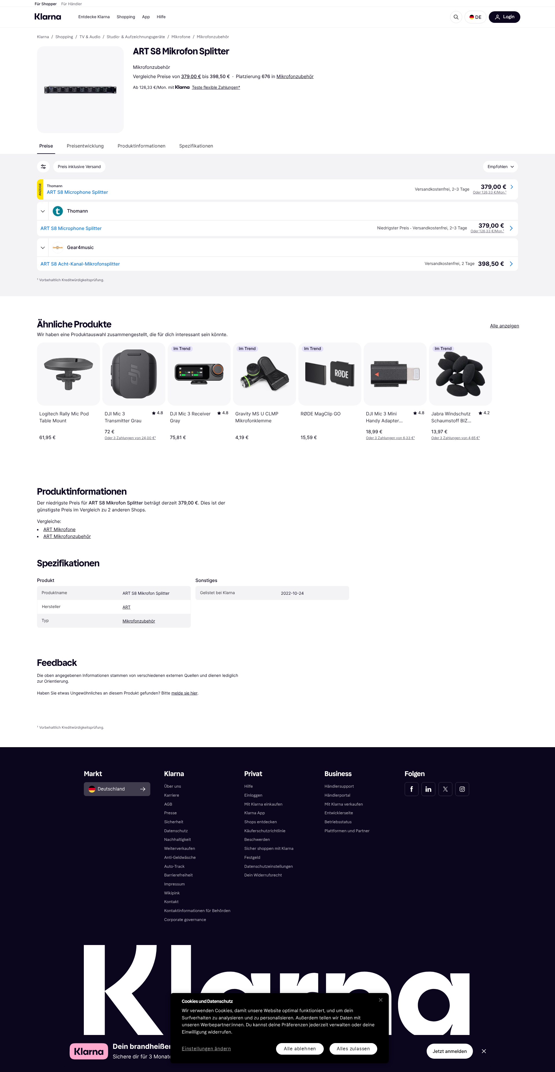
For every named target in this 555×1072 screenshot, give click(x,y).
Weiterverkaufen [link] (179, 848)
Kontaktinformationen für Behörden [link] (197, 910)
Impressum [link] (174, 884)
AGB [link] (168, 804)
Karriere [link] (171, 795)
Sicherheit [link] (173, 821)
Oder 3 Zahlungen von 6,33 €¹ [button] (390, 438)
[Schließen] (380, 1000)
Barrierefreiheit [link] (178, 875)
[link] (412, 789)
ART (126, 607)
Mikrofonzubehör (295, 76)
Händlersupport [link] (339, 786)
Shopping (126, 16)
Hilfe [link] (248, 786)
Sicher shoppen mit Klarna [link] (268, 848)
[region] (279, 1028)
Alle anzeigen (504, 326)
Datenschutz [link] (176, 830)
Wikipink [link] (172, 893)
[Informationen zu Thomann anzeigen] (43, 211)
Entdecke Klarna (94, 16)
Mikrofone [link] (180, 37)
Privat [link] (253, 774)
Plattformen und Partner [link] (347, 830)
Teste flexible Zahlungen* (216, 87)
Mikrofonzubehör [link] (213, 37)
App (146, 16)
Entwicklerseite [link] (339, 813)
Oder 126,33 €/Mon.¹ (489, 192)
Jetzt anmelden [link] (450, 1051)
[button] (475, 17)
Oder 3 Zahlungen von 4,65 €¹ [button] (455, 438)
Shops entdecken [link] (260, 821)
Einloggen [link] (253, 795)
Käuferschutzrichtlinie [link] (264, 830)
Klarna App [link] (254, 813)
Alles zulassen (353, 1048)
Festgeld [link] (252, 857)
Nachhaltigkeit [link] (177, 839)
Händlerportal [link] (337, 795)
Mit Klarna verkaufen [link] (344, 804)
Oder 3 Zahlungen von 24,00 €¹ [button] (130, 438)
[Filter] (43, 166)
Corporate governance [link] (185, 919)
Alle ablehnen (300, 1048)
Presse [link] (170, 813)
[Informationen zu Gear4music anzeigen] (43, 247)
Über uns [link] (172, 786)
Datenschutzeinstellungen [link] (268, 866)
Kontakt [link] (171, 901)
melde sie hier (184, 692)
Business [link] (338, 774)
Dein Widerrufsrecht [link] (263, 875)
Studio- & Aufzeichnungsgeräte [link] (136, 37)
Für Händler (71, 4)
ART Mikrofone (59, 529)
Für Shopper (46, 4)
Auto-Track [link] (174, 866)
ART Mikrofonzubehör (67, 536)
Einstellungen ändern (206, 1049)
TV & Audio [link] (89, 37)
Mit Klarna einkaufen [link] (263, 804)
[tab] (46, 146)
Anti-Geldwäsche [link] (180, 857)
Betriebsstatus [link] (338, 821)
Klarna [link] (43, 37)
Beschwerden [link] (257, 839)
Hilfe (161, 16)
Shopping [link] (64, 37)
